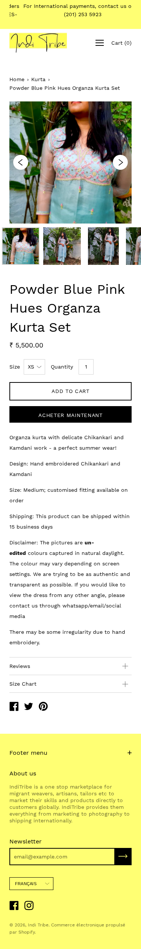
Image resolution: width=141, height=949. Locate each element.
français (25, 883)
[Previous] (20, 162)
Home (16, 79)
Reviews (19, 666)
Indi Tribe (38, 925)
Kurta (38, 79)
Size (14, 367)
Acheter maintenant (70, 415)
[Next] (120, 162)
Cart (121, 43)
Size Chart (22, 684)
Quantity (62, 367)
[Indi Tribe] (13, 707)
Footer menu (28, 752)
